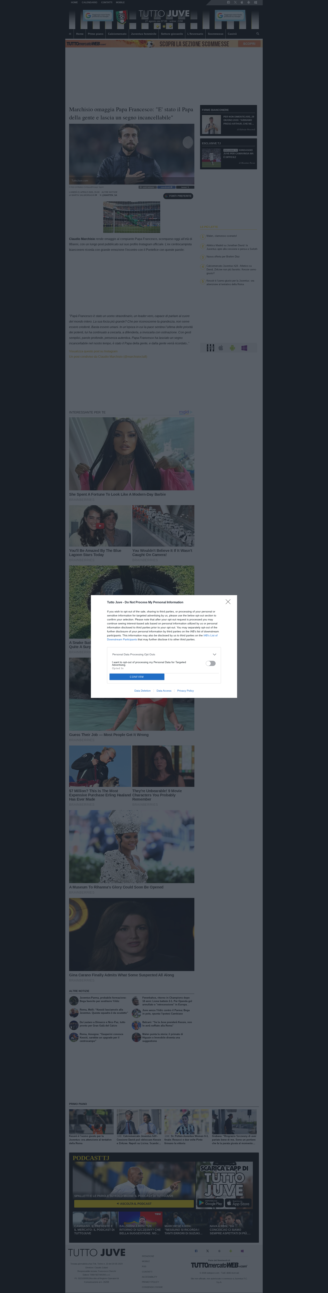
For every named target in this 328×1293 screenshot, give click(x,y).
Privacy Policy (185, 690)
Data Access (164, 690)
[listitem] (164, 654)
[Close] (229, 603)
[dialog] (164, 646)
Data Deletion (142, 690)
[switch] (211, 663)
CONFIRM (137, 676)
